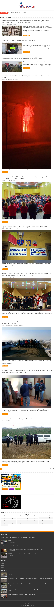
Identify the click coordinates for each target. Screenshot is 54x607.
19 (20, 522)
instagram (2, 565)
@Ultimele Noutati (11, 24)
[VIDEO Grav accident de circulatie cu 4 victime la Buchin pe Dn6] (4, 555)
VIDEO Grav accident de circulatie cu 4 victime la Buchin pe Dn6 (22, 553)
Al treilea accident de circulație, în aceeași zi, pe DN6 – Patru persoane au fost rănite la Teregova (28, 583)
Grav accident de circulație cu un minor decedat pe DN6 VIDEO (21, 594)
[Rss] (25, 604)
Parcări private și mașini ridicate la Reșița (9, 545)
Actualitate (16, 42)
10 (4, 520)
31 (14, 550)
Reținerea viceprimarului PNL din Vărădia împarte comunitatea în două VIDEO (24, 227)
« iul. (2, 526)
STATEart (25, 602)
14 (34, 520)
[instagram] (28, 604)
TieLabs (34, 602)
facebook (2, 563)
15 (42, 520)
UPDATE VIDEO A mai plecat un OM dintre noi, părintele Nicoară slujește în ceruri (25, 549)
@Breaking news (11, 79)
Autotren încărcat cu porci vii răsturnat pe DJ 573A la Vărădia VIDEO (22, 58)
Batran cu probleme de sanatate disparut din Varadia (17, 419)
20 (27, 522)
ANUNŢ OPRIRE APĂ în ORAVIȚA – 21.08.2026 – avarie (18, 12)
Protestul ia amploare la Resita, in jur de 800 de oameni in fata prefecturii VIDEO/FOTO (19, 537)
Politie (15, 24)
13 (27, 520)
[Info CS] (27, 5)
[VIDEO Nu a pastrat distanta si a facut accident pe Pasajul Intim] (4, 542)
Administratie (17, 228)
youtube (2, 567)
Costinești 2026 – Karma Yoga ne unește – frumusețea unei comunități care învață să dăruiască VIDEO (30, 578)
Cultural (17, 277)
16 (49, 520)
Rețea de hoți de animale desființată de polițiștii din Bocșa (18, 40)
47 (14, 542)
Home (2, 14)
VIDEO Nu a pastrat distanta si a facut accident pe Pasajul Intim (21, 540)
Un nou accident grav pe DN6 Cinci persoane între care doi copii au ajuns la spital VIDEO (27, 589)
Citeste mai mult (26, 35)
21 (34, 522)
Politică (17, 180)
